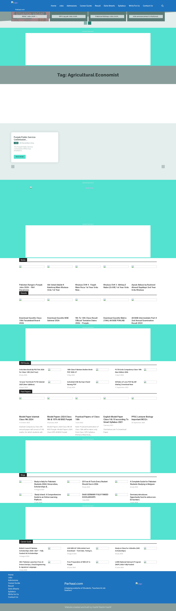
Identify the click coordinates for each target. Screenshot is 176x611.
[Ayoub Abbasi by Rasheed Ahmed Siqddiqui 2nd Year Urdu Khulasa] (144, 274)
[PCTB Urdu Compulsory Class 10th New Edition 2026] (150, 372)
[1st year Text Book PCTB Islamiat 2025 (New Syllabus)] (54, 385)
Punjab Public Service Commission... (24, 138)
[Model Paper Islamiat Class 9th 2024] (31, 405)
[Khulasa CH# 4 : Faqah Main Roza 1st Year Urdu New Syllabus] (88, 274)
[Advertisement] (88, 49)
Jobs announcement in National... (146, 16)
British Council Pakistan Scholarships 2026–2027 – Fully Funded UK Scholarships (31, 550)
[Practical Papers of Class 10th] (88, 405)
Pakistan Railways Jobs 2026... (107, 16)
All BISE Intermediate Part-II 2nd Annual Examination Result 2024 (144, 320)
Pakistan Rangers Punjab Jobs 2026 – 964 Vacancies (30, 287)
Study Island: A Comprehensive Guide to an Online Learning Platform (47, 497)
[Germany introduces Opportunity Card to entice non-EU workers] (121, 497)
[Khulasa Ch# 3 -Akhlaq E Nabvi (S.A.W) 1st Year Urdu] (116, 274)
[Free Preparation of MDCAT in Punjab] (102, 565)
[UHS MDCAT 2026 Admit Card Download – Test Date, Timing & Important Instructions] (102, 551)
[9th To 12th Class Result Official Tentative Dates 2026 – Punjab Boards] (88, 307)
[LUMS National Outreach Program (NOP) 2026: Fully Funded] (150, 565)
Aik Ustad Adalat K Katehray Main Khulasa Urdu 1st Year (57, 287)
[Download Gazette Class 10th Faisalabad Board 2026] (31, 307)
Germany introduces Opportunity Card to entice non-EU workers (143, 497)
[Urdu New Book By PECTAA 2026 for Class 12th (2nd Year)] (54, 372)
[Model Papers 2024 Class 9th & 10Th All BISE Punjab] (60, 405)
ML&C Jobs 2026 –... (30, 16)
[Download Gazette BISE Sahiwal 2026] (60, 307)
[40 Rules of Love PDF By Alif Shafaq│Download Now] (150, 385)
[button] (162, 5)
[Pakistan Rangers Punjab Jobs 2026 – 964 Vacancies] (31, 274)
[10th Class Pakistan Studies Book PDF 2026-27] (102, 372)
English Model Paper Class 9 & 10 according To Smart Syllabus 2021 (115, 419)
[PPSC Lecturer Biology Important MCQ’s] (144, 405)
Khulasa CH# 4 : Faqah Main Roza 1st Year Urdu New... (86, 287)
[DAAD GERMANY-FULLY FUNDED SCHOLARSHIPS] (73, 497)
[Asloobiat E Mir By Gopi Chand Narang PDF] (102, 385)
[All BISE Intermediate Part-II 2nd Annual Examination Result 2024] (144, 307)
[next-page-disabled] (163, 166)
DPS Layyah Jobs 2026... (68, 16)
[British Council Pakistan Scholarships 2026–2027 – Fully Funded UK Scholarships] (54, 551)
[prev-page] (85, 23)
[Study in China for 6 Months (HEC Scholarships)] (150, 551)
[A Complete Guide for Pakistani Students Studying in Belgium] (121, 484)
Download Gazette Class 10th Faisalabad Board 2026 (30, 320)
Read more (20, 156)
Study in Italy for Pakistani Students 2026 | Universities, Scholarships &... (46, 484)
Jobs (16, 143)
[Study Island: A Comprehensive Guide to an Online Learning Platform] (25, 497)
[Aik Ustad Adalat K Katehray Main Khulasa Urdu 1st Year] (60, 274)
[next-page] (89, 23)
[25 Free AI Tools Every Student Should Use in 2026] (73, 484)
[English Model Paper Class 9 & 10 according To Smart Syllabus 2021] (116, 405)
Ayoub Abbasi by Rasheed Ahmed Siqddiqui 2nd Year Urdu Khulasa (144, 287)
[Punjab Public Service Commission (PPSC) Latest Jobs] (48, 147)
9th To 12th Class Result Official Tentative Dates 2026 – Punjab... (86, 320)
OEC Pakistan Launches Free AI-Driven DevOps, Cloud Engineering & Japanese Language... (32, 564)
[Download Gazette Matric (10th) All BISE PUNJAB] (116, 307)
